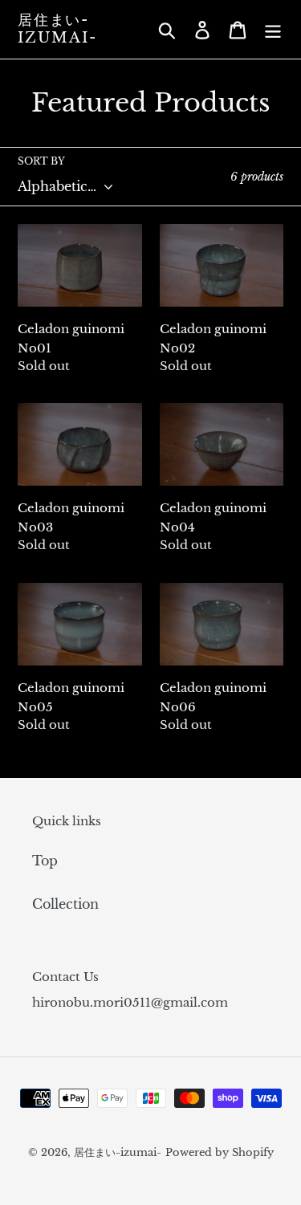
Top (45, 861)
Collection (65, 904)
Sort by (41, 161)
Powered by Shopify (219, 1152)
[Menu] (273, 29)
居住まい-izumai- (57, 29)
